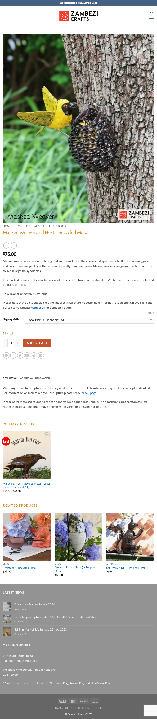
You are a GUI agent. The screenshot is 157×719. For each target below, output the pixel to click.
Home (7, 226)
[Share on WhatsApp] (6, 355)
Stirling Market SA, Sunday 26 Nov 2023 (40, 629)
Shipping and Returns (89, 708)
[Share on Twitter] (20, 355)
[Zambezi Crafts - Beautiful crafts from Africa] (78, 16)
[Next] (154, 548)
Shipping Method (12, 319)
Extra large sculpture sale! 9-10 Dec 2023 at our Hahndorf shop (55, 617)
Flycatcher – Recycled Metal (19, 567)
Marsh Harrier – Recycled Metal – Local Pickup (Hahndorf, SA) (26, 485)
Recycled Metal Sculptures (34, 226)
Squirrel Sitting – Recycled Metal (125, 567)
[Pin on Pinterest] (34, 355)
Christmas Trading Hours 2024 (34, 604)
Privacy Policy (63, 708)
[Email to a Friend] (27, 355)
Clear (151, 313)
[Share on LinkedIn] (41, 355)
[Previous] (3, 548)
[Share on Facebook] (13, 355)
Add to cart (37, 343)
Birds (62, 226)
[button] (5, 16)
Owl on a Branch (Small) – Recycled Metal (75, 569)
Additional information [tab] (35, 378)
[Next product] (6, 245)
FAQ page (89, 393)
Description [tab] (10, 378)
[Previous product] (14, 245)
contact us (38, 307)
